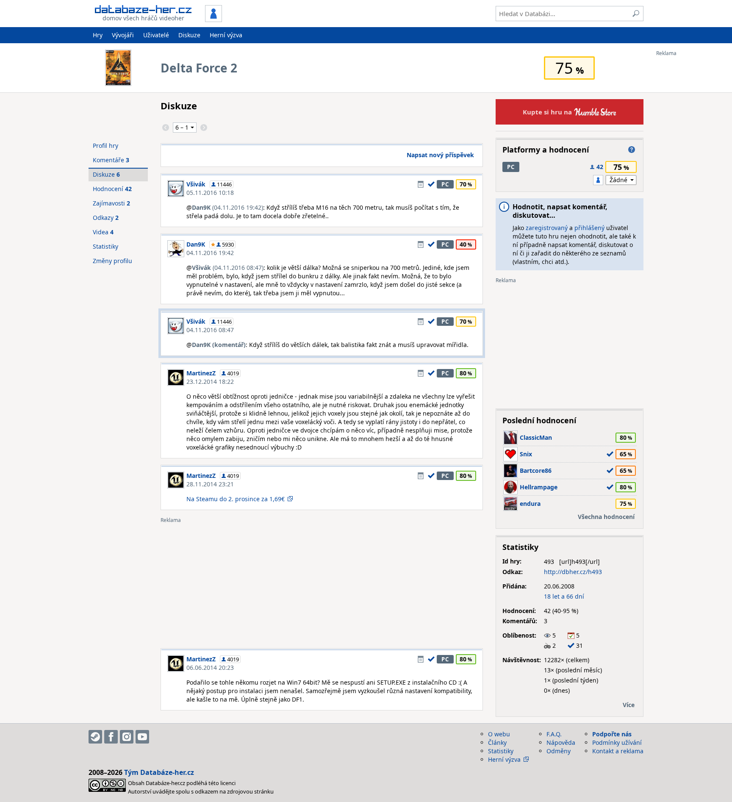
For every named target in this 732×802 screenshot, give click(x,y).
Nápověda (560, 742)
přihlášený (589, 228)
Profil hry (105, 146)
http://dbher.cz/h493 (573, 572)
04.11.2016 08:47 (210, 330)
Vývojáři (123, 35)
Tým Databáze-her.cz (159, 772)
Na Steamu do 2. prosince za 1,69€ (235, 499)
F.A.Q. (554, 734)
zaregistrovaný (547, 228)
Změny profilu (112, 261)
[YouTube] (142, 737)
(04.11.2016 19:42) (227, 207)
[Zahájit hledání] (636, 13)
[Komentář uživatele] (421, 184)
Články (497, 742)
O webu (499, 734)
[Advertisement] (690, 183)
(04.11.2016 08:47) (227, 268)
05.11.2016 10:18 (210, 193)
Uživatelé (156, 35)
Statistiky (105, 246)
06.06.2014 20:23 (210, 667)
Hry (98, 35)
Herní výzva (226, 35)
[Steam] (95, 737)
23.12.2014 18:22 (210, 381)
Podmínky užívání (617, 742)
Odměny (558, 751)
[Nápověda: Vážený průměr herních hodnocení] (632, 149)
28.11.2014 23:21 (210, 484)
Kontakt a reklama (617, 751)
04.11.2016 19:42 (210, 253)
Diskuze (189, 35)
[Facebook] (111, 737)
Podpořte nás (612, 734)
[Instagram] (126, 737)
